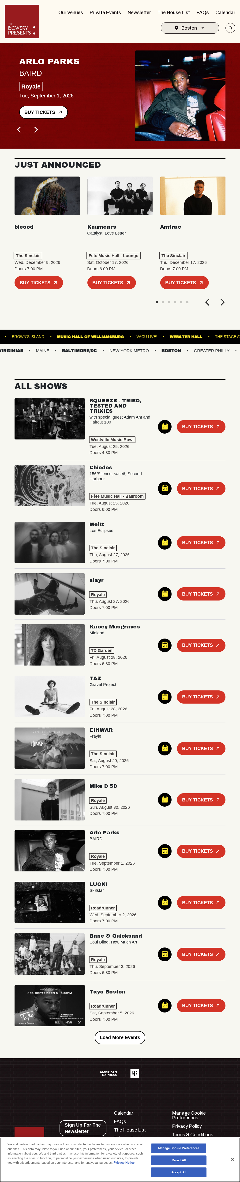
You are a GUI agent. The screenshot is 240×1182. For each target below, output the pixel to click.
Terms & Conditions (192, 1134)
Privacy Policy (187, 1126)
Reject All (179, 1160)
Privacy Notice (124, 1162)
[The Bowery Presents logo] (22, 21)
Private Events (105, 12)
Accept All (178, 1172)
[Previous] (20, 129)
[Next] (35, 129)
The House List (174, 12)
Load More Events (120, 1037)
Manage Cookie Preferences (178, 1148)
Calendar (225, 12)
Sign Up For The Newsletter (83, 1128)
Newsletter (139, 12)
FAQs (202, 12)
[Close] (232, 1159)
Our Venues (70, 12)
